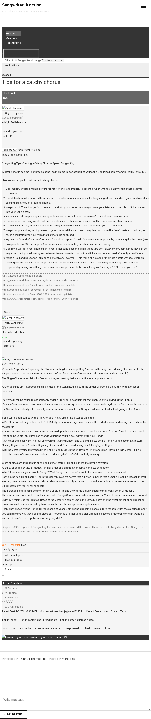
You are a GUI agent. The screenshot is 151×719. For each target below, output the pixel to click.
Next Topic (8, 564)
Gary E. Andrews (14, 322)
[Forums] (3, 60)
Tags (123, 611)
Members (11, 38)
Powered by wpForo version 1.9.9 (48, 637)
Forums (10, 33)
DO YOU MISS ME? (26, 611)
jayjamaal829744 (73, 611)
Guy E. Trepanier (14, 113)
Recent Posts (13, 42)
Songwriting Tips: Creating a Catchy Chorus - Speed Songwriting (38, 163)
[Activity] (5, 145)
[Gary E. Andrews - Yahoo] (17, 359)
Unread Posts (109, 611)
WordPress (69, 658)
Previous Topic (13, 559)
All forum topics (13, 555)
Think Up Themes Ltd (32, 658)
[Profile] (3, 145)
